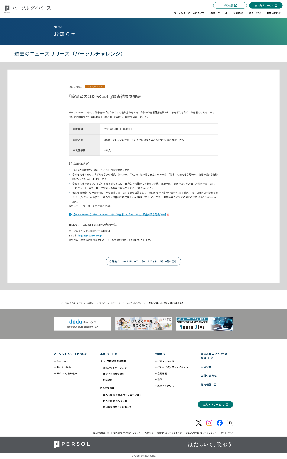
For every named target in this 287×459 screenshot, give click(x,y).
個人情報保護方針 (101, 432)
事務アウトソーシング (115, 367)
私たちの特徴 (64, 367)
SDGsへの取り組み (67, 373)
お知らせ (206, 367)
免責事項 (149, 432)
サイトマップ (227, 432)
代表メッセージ (165, 361)
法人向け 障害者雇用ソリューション (122, 394)
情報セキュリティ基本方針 (169, 432)
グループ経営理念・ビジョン (172, 367)
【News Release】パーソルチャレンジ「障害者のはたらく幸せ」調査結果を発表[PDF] (119, 214)
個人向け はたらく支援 (115, 400)
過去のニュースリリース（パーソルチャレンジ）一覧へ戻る (144, 261)
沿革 (159, 379)
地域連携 (108, 379)
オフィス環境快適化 (114, 373)
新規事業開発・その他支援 (117, 406)
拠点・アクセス (165, 385)
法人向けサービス (264, 5)
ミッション (63, 361)
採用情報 (228, 5)
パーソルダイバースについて (70, 354)
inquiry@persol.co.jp (90, 235)
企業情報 (160, 354)
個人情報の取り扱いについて (127, 432)
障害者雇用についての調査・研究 (214, 356)
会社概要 (162, 373)
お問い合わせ (209, 375)
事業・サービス (108, 354)
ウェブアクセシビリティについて (201, 432)
